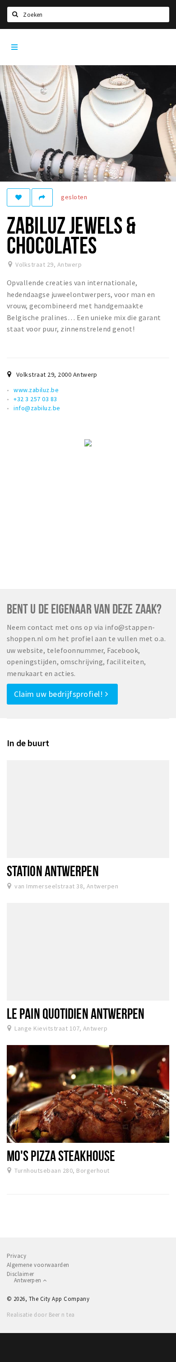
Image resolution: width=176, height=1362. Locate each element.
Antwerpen (28, 1280)
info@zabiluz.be (37, 408)
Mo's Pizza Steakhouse (61, 1155)
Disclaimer (20, 1274)
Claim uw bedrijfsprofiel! (59, 694)
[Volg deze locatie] (18, 197)
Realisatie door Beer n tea (40, 1315)
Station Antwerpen (53, 870)
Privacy (16, 1256)
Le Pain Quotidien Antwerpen (76, 1013)
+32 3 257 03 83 (35, 399)
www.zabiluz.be (36, 390)
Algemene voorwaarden (38, 1265)
